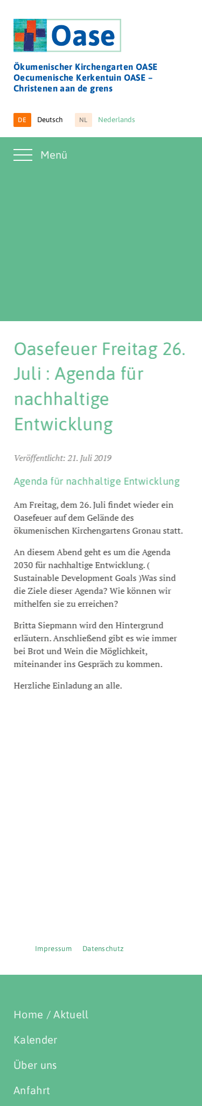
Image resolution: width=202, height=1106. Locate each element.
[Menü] (24, 161)
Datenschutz (103, 949)
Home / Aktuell (50, 1014)
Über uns (35, 1065)
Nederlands (107, 120)
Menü (53, 154)
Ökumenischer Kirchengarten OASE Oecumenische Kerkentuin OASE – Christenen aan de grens (85, 77)
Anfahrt (31, 1090)
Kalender (35, 1039)
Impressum (53, 949)
